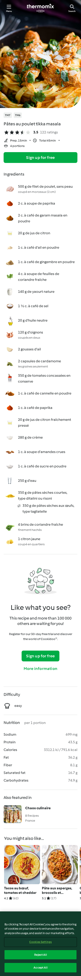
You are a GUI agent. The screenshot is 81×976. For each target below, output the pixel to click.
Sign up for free (40, 157)
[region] (40, 943)
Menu (9, 11)
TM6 (18, 115)
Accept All (40, 967)
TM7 (8, 115)
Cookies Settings (40, 942)
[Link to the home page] (40, 8)
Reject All (40, 954)
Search (72, 11)
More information (40, 668)
